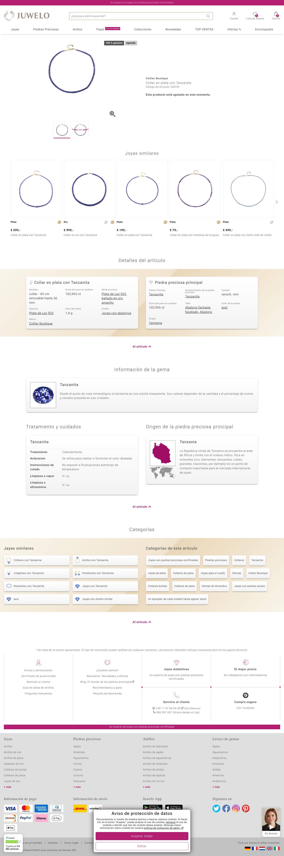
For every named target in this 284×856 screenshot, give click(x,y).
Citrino (77, 764)
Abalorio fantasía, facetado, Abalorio (198, 309)
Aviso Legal (71, 843)
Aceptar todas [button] (142, 836)
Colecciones (142, 29)
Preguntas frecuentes (38, 693)
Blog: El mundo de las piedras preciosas (105, 682)
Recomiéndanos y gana (107, 688)
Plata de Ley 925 (41, 313)
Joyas (15, 29)
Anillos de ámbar (153, 770)
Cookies (53, 843)
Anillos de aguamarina (157, 758)
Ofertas (236, 573)
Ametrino (218, 775)
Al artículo (140, 347)
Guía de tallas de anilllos (38, 688)
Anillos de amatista (155, 764)
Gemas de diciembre (214, 586)
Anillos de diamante (155, 746)
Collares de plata (183, 573)
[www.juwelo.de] (248, 848)
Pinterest (246, 808)
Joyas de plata (157, 573)
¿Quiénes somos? (107, 670)
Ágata (77, 746)
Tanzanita (156, 294)
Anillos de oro (12, 752)
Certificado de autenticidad (38, 676)
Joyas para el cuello (213, 573)
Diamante (79, 781)
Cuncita (78, 775)
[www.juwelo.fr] (255, 848)
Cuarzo (77, 770)
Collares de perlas (15, 770)
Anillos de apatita (154, 775)
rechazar (171, 822)
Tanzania (155, 323)
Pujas (108, 29)
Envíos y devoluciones (38, 670)
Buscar (209, 16)
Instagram (236, 808)
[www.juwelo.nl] (262, 848)
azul (224, 307)
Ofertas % (234, 29)
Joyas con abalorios (116, 313)
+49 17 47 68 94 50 (168, 708)
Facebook (226, 808)
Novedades (173, 29)
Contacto (90, 843)
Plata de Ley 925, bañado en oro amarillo (114, 298)
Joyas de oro (12, 781)
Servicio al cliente (176, 702)
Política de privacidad (28, 843)
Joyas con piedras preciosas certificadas (173, 560)
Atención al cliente (38, 682)
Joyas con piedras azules (249, 586)
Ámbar (217, 770)
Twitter (216, 808)
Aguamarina (220, 752)
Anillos (77, 29)
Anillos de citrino (153, 781)
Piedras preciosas (216, 560)
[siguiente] (276, 202)
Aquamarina (81, 758)
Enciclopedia (264, 29)
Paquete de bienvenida (107, 693)
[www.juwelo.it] (277, 848)
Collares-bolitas (157, 586)
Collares (239, 560)
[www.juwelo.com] (269, 848)
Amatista (79, 752)
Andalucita (219, 781)
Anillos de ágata (153, 752)
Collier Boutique (41, 323)
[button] (234, 16)
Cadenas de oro (14, 764)
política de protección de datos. (162, 828)
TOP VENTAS (204, 29)
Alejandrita (219, 758)
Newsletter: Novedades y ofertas (107, 676)
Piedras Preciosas (46, 29)
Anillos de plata (14, 758)
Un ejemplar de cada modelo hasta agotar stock (177, 599)
